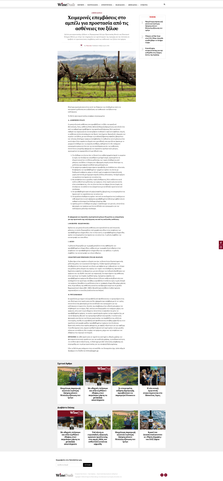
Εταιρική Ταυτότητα (80, 474)
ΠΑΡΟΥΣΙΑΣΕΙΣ (92, 5)
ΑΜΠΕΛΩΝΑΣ (132, 5)
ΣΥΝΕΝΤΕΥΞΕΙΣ (106, 5)
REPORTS (81, 5)
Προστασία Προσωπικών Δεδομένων (107, 474)
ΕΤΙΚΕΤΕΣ (144, 5)
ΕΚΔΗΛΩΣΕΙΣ (120, 5)
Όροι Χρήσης (91, 474)
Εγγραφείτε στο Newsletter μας (69, 460)
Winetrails (89, 46)
